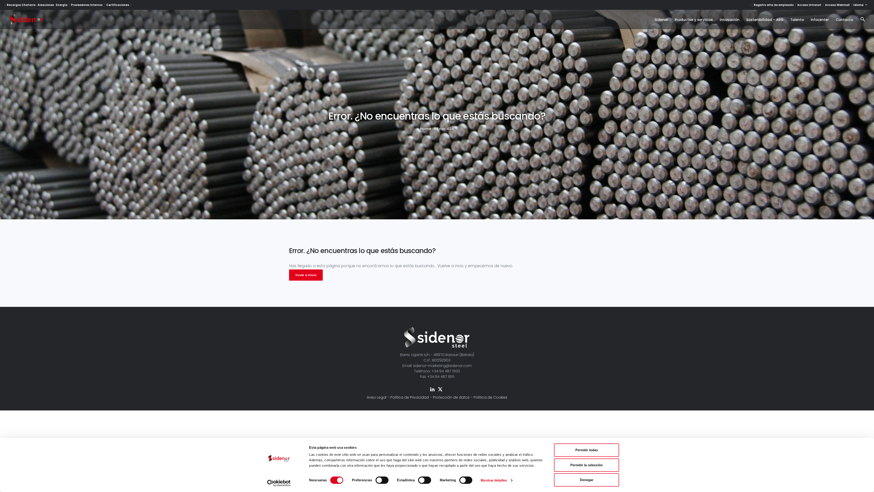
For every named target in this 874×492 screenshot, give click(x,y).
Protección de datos (451, 397)
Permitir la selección (586, 465)
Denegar (586, 480)
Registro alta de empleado (774, 5)
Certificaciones (117, 5)
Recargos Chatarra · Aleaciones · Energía (37, 5)
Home (425, 129)
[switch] (382, 480)
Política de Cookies (490, 397)
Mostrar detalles (494, 480)
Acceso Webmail (837, 5)
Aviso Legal (376, 397)
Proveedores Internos (86, 5)
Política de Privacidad (409, 397)
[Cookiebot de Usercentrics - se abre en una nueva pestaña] (279, 483)
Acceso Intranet (809, 5)
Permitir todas (586, 450)
